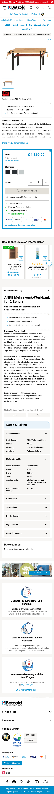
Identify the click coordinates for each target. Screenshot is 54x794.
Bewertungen (36, 791)
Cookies (47, 791)
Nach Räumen (33, 20)
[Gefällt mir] (15, 415)
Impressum (10, 789)
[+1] (46, 182)
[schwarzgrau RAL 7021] (15, 172)
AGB (32, 789)
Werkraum (47, 20)
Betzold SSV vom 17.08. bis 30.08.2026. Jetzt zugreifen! (25, 2)
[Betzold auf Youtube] (36, 782)
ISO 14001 (30, 735)
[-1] (31, 182)
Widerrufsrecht (42, 789)
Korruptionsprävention (13, 791)
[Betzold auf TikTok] (28, 782)
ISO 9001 (30, 740)
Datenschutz (23, 789)
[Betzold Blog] (46, 782)
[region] (27, 416)
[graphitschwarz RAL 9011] (8, 172)
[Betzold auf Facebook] (7, 782)
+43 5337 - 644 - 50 (29, 685)
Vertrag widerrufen (12, 763)
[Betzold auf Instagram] (14, 782)
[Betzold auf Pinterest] (21, 782)
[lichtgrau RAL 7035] (21, 172)
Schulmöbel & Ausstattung (12, 20)
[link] (43, 7)
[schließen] (52, 2)
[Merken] (49, 40)
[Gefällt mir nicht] (39, 415)
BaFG (26, 791)
